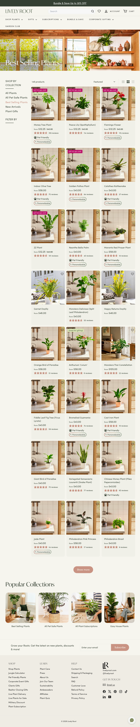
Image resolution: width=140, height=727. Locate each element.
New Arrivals (13, 106)
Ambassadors (46, 689)
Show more (83, 569)
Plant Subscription (17, 706)
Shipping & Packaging (81, 673)
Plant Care (45, 668)
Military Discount (16, 702)
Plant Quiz (45, 698)
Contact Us (76, 668)
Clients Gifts (14, 685)
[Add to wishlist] (62, 90)
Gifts (31, 19)
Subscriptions (51, 19)
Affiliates (44, 694)
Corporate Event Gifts (18, 681)
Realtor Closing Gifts (18, 689)
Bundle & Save (75, 19)
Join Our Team (46, 681)
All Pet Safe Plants (16, 97)
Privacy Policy (78, 698)
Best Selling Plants (16, 102)
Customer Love (78, 685)
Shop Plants (13, 19)
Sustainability (46, 685)
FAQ (73, 681)
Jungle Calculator (16, 673)
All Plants (11, 93)
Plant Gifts (11, 111)
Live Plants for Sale (17, 698)
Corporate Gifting (100, 19)
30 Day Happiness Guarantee (70, 3)
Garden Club (12, 26)
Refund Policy (77, 689)
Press (42, 673)
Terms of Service (79, 694)
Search (74, 677)
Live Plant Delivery (17, 694)
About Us (44, 677)
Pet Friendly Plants (17, 677)
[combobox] (72, 11)
